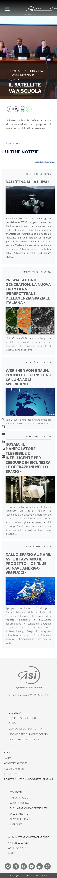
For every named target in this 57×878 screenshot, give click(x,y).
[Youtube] (31, 866)
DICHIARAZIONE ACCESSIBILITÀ (28, 808)
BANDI (13, 723)
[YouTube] (3, 434)
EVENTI (8, 752)
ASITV (12, 79)
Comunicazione (23, 75)
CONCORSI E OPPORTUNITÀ (25, 728)
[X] (3, 419)
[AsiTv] (3, 456)
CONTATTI (16, 792)
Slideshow (36, 70)
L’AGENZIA (15, 712)
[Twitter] (16, 866)
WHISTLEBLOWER (18, 842)
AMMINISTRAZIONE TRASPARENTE (28, 837)
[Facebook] (8, 866)
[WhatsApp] (3, 449)
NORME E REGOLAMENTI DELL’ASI (28, 734)
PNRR (11, 853)
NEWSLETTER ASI (20, 818)
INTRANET (16, 824)
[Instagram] (3, 426)
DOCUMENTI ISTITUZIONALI (25, 739)
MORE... (10, 256)
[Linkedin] (39, 866)
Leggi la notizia (14, 142)
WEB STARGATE (19, 813)
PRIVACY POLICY (20, 797)
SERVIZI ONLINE (13, 773)
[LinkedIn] (3, 441)
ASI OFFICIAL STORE (15, 763)
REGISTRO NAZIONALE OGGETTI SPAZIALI (28, 779)
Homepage (16, 70)
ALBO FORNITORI (14, 768)
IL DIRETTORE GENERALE (23, 718)
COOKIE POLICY (19, 802)
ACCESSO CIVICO (18, 848)
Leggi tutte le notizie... (45, 162)
